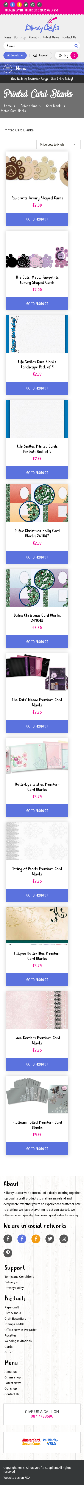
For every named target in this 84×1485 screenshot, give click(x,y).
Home (7, 37)
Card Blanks (54, 106)
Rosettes (10, 1335)
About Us (35, 37)
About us (11, 1372)
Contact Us (69, 37)
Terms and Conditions (19, 1276)
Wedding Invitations (18, 1341)
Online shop (13, 1377)
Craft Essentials (15, 1318)
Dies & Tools (13, 1313)
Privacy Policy (14, 1288)
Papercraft (12, 1307)
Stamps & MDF (15, 1324)
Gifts (8, 1352)
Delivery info (13, 1282)
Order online (28, 106)
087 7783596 (42, 1416)
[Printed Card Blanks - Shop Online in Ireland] (42, 25)
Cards (8, 1347)
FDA (27, 1477)
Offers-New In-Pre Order (21, 1330)
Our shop (20, 37)
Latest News (51, 37)
